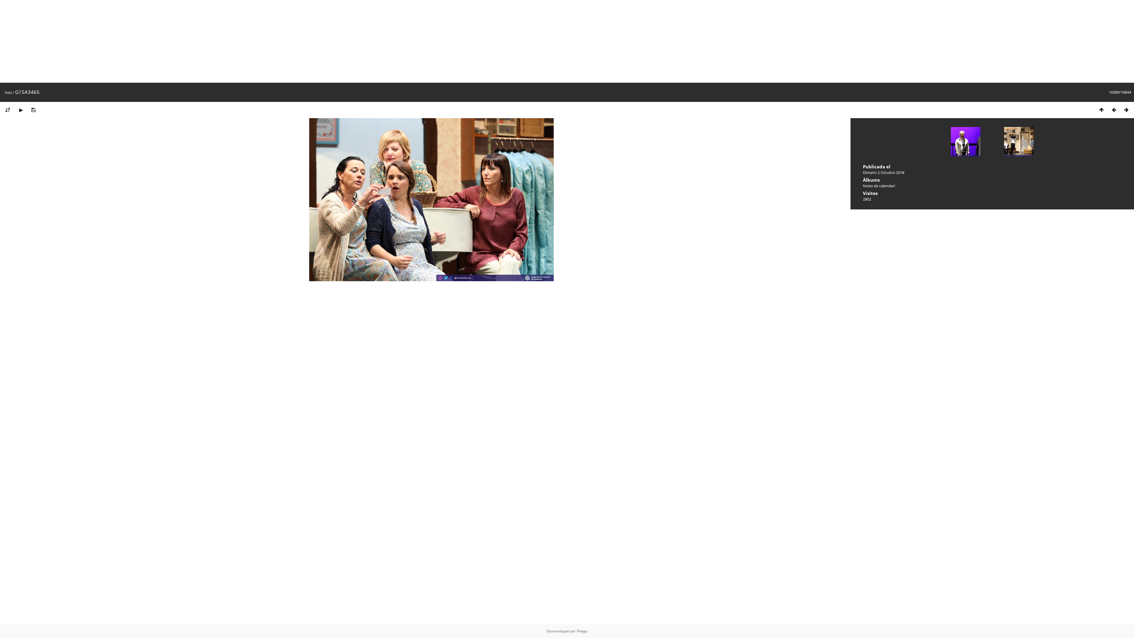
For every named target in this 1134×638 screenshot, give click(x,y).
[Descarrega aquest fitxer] (33, 109)
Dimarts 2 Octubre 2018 (883, 172)
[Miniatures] (1101, 109)
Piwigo (582, 631)
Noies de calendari (879, 185)
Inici (8, 92)
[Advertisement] (177, 41)
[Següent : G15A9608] (1126, 109)
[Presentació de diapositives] (21, 109)
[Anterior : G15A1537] (1114, 109)
